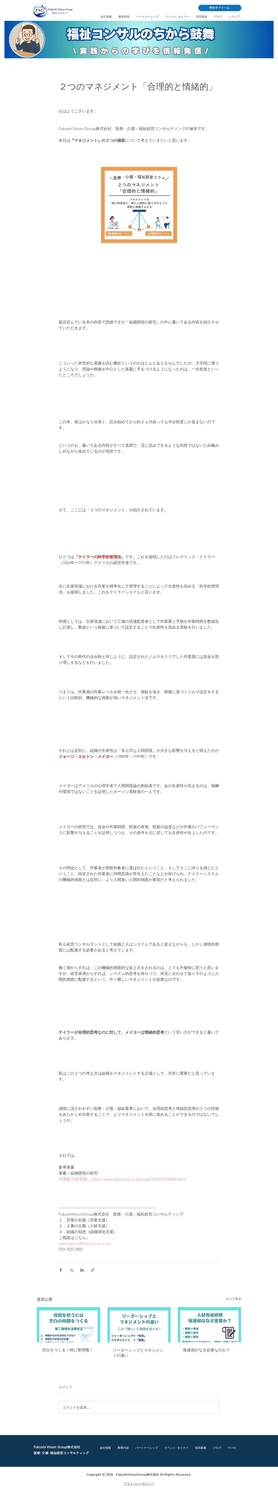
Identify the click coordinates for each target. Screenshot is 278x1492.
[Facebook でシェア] (61, 1270)
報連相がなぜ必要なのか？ (206, 1350)
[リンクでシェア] (93, 1270)
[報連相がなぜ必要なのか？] (209, 1324)
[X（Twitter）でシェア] (71, 1270)
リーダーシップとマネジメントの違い (138, 1353)
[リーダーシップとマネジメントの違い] (139, 1324)
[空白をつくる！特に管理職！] (68, 1324)
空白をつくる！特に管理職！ (67, 1350)
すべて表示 (233, 1299)
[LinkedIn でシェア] (82, 1270)
